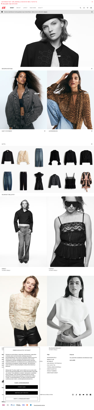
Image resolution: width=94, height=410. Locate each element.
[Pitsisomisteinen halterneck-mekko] (39, 181)
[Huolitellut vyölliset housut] (23, 181)
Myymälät (50, 361)
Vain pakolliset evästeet (21, 393)
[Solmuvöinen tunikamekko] (86, 181)
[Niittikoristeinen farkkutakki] (55, 181)
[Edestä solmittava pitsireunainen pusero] (23, 157)
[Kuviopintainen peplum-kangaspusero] (86, 157)
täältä (45, 11)
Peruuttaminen (51, 370)
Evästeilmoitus (52, 369)
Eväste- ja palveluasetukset (22, 398)
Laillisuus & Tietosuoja (54, 363)
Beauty (40, 7)
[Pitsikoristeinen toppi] (70, 181)
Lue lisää (72, 360)
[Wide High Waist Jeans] (39, 157)
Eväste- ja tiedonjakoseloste (22, 382)
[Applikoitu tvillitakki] (8, 157)
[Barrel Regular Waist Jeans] (8, 181)
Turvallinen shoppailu (54, 367)
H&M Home (33, 7)
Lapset (25, 7)
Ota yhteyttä (51, 365)
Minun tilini (50, 359)
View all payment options (39, 405)
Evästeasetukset (52, 372)
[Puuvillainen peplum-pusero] (70, 157)
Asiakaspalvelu (51, 357)
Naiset (12, 7)
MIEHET (18, 7)
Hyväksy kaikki (22, 387)
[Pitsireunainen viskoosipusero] (55, 157)
